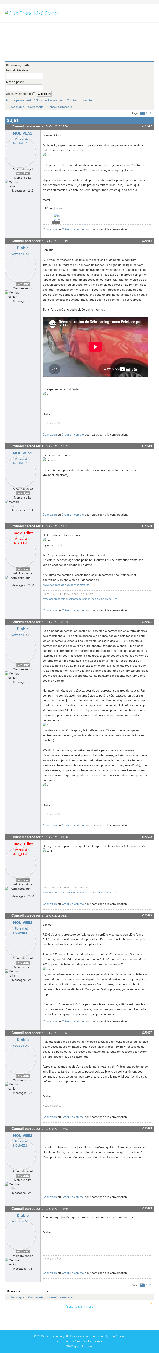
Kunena (89, 1306)
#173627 (147, 1032)
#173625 (147, 915)
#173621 (147, 621)
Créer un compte (81, 100)
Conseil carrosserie (60, 106)
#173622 (147, 836)
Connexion (50, 229)
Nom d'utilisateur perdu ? (52, 100)
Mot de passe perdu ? (20, 100)
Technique (17, 106)
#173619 (147, 446)
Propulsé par (75, 1306)
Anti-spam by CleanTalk (71, 1341)
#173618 (147, 240)
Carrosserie (35, 106)
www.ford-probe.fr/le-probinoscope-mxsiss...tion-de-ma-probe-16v (80, 599)
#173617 (147, 126)
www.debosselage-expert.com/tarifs (66, 584)
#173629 (147, 1208)
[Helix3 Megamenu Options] (152, 31)
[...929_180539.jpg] (56, 217)
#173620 (147, 526)
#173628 (147, 1128)
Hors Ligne (22, 173)
